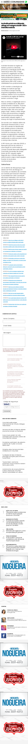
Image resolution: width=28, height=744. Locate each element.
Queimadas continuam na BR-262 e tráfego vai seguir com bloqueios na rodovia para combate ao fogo (14, 260)
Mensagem (7, 333)
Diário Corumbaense (14, 1)
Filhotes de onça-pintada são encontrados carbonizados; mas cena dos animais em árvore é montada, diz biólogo (14, 282)
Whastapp (26, 2)
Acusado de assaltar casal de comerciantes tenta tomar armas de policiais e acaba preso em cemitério (15, 523)
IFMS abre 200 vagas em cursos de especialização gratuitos (16, 531)
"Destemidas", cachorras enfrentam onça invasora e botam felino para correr (13, 463)
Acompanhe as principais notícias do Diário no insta (17, 627)
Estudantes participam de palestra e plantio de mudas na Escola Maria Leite (13, 443)
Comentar (7, 411)
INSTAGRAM (10, 626)
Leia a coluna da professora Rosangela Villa (14, 612)
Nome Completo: (9, 318)
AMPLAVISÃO (10, 618)
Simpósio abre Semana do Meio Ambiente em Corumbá (12, 450)
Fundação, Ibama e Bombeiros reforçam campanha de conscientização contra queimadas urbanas (14, 266)
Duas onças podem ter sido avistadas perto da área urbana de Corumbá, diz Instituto (13, 436)
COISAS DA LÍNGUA (12, 610)
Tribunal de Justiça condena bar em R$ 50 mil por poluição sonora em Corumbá (16, 513)
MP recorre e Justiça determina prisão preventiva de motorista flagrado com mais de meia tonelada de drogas (15, 548)
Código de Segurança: (10, 402)
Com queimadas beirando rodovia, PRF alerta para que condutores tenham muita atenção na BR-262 (15, 299)
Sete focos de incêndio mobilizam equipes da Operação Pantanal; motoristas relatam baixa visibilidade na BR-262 (15, 288)
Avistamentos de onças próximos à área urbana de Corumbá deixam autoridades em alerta (13, 470)
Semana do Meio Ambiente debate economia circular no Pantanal (14, 430)
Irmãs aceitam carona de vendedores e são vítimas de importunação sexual (15, 539)
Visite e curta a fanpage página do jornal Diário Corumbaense (16, 635)
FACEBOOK (10, 633)
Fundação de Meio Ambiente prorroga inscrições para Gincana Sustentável (13, 456)
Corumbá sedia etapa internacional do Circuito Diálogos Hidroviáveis (13, 424)
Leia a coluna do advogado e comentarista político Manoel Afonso (16, 620)
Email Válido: (7, 326)
